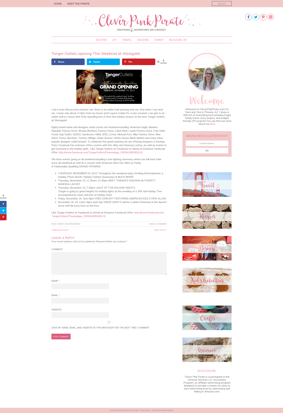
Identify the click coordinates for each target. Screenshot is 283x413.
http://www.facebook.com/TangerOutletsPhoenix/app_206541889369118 (100, 152)
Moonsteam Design (165, 410)
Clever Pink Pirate (141, 22)
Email (55, 295)
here (212, 123)
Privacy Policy (145, 410)
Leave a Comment (158, 224)
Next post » (160, 230)
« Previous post (60, 230)
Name (55, 280)
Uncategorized (72, 224)
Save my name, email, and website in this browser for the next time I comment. (100, 327)
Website (56, 309)
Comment (57, 249)
